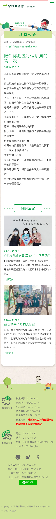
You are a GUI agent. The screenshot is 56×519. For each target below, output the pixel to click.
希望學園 (30, 42)
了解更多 (8, 279)
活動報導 (17, 42)
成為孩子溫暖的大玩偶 (19, 324)
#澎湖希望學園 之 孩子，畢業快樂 (27, 255)
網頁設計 (11, 510)
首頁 (6, 42)
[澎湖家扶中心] (15, 6)
